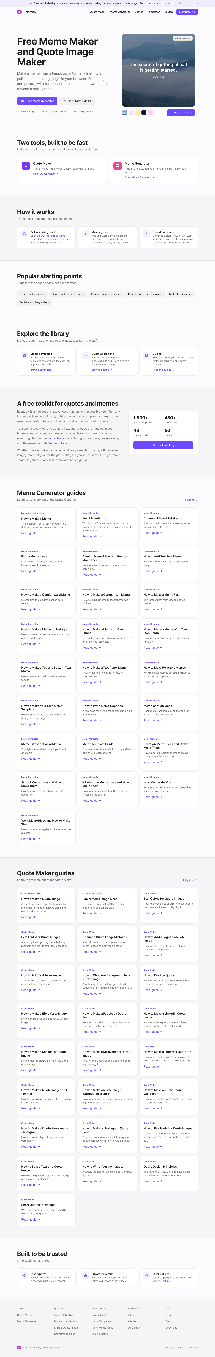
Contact (132, 1321)
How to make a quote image (68, 294)
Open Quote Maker (79, 101)
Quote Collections (64, 1315)
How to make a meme (32, 294)
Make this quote (183, 112)
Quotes (138, 11)
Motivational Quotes (65, 1321)
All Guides (134, 1327)
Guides (168, 11)
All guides (189, 499)
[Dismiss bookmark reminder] (197, 3)
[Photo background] (124, 112)
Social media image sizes (34, 302)
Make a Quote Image (66, 1327)
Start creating (165, 445)
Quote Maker (97, 11)
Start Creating (187, 11)
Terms (169, 1321)
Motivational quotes (180, 294)
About (131, 1315)
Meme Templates (101, 1321)
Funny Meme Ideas (102, 1327)
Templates (153, 11)
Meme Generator (120, 11)
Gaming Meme (99, 1333)
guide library (56, 438)
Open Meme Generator (39, 101)
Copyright (171, 1327)
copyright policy (169, 1277)
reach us (165, 1280)
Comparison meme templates (145, 294)
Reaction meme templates (106, 294)
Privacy (169, 1315)
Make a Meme (99, 1315)
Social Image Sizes (64, 1333)
